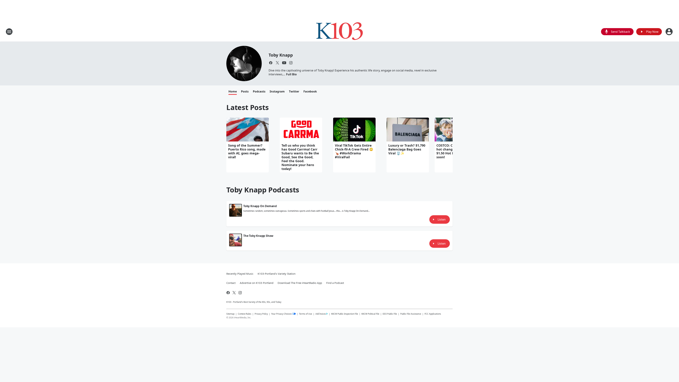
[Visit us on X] (277, 63)
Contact (231, 283)
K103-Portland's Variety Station (276, 273)
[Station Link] (339, 31)
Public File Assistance (410, 313)
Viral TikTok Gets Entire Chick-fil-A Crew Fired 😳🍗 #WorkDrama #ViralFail (354, 151)
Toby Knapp (281, 55)
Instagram (277, 91)
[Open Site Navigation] (9, 31)
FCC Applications (433, 313)
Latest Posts (247, 107)
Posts (245, 91)
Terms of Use (305, 313)
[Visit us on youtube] (284, 63)
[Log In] (669, 31)
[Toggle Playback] (235, 210)
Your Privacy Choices (281, 313)
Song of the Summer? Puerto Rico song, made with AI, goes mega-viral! (247, 151)
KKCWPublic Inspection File (344, 313)
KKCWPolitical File (370, 313)
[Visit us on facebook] (271, 63)
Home (232, 91)
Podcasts (259, 91)
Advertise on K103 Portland (256, 283)
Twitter (294, 91)
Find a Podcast (335, 283)
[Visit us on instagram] (291, 63)
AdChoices (320, 313)
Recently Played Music (239, 273)
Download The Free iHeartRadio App (300, 283)
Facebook (310, 91)
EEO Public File (390, 313)
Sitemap (230, 313)
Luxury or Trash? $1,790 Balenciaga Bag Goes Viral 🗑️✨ (406, 149)
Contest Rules (244, 313)
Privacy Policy (261, 313)
